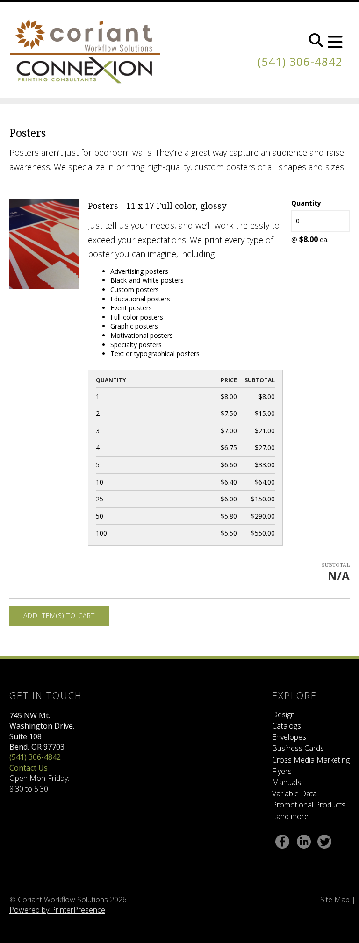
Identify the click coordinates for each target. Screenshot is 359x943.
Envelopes (289, 737)
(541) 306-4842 (300, 61)
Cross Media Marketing (311, 760)
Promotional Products (308, 805)
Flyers (282, 771)
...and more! (291, 816)
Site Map (335, 899)
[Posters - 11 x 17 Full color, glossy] (44, 243)
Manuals (286, 782)
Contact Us (28, 768)
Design (283, 714)
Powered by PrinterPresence (57, 910)
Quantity (306, 203)
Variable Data (294, 793)
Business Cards (298, 748)
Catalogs (286, 726)
